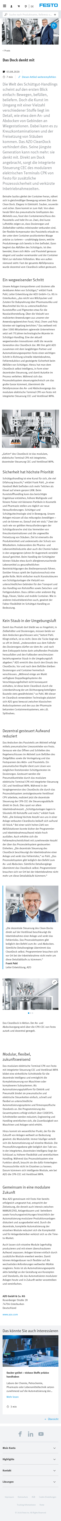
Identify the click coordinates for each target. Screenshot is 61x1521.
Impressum (9, 1496)
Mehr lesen (13, 1397)
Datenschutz (23, 1496)
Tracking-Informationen (26, 1504)
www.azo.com (10, 1314)
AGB (33, 1496)
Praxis (7, 50)
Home (42, 1504)
